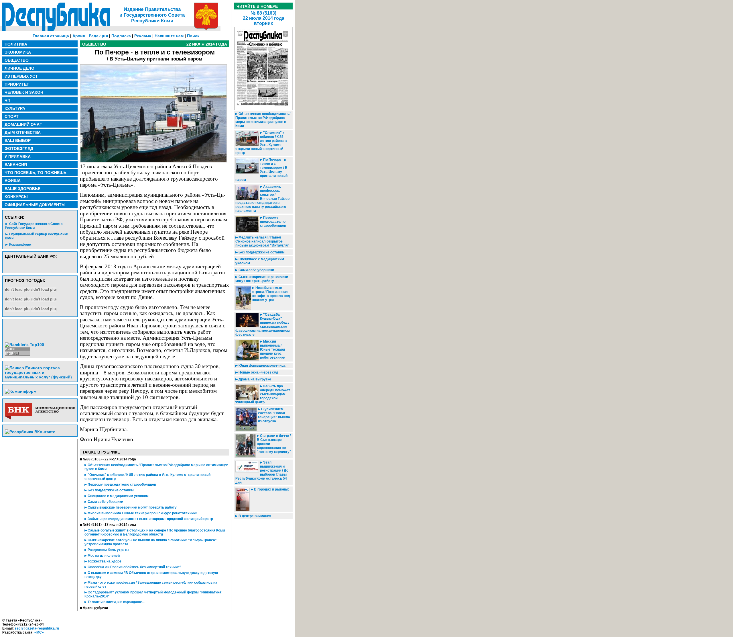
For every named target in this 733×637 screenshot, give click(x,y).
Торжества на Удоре (104, 561)
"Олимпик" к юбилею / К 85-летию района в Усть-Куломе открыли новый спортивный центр (261, 143)
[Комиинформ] (20, 391)
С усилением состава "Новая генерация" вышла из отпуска (274, 415)
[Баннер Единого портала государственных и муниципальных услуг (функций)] (40, 377)
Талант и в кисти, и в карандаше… (116, 602)
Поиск (193, 36)
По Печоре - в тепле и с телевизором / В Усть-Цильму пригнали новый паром (261, 170)
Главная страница (51, 36)
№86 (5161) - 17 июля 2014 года (109, 525)
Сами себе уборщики (105, 502)
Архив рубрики (95, 608)
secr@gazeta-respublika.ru (37, 628)
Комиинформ (20, 245)
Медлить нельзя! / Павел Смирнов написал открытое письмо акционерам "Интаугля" (262, 241)
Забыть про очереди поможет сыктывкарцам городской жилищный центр (150, 519)
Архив (78, 36)
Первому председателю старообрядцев (121, 484)
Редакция (98, 36)
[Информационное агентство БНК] (40, 418)
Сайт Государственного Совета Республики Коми (34, 226)
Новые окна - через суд (258, 372)
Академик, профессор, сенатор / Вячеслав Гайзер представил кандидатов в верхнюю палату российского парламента (262, 199)
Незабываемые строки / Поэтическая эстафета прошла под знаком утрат (271, 294)
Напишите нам (169, 36)
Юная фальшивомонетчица (261, 366)
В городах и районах (271, 489)
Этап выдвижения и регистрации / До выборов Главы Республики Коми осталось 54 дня (261, 472)
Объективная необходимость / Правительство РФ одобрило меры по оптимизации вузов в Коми (262, 120)
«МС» (39, 632)
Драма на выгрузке (254, 379)
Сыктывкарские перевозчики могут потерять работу (132, 507)
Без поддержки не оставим (110, 490)
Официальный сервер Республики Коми (36, 236)
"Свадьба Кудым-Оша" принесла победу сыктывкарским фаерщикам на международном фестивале (262, 324)
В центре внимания (254, 516)
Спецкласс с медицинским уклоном (118, 496)
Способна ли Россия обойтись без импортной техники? (134, 567)
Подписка (121, 36)
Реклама (142, 36)
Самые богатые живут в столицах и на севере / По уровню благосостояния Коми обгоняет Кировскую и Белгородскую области (154, 532)
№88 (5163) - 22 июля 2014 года (109, 459)
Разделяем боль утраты (108, 550)
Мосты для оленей (103, 556)
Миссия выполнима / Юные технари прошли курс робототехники (142, 513)
